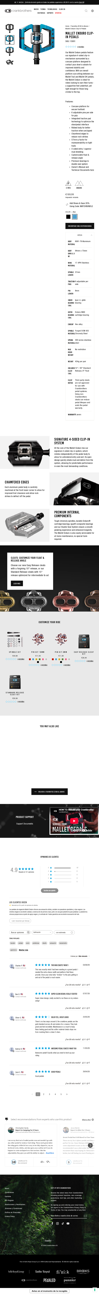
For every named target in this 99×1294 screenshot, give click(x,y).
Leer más (16, 583)
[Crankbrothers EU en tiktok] (62, 1223)
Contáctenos (9, 1192)
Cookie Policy (10, 1216)
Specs (80, 235)
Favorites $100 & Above (79, 26)
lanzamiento (63, 943)
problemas (36, 943)
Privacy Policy (79, 1207)
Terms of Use (55, 1210)
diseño (44, 943)
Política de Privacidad (12, 1212)
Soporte (50, 13)
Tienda (43, 9)
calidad (20, 943)
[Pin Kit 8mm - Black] (61, 662)
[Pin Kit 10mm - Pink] (43, 659)
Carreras (8, 1196)
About (7, 1188)
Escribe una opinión (49, 890)
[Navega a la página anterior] (32, 1094)
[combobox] (42, 932)
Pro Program (9, 1200)
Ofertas (58, 13)
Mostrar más (23, 950)
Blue (74, 216)
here (92, 170)
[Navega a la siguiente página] (67, 1094)
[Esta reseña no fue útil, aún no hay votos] (87, 985)
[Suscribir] (85, 1215)
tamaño (12, 943)
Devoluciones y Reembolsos (15, 1204)
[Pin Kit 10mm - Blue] (33, 659)
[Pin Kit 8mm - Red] (53, 659)
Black (68, 216)
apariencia (13, 950)
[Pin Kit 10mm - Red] (30, 659)
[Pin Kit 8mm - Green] (62, 659)
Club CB (81, 2)
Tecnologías (52, 9)
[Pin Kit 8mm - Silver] (69, 659)
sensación (53, 943)
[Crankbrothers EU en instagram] (57, 1223)
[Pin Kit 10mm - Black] (38, 662)
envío (27, 943)
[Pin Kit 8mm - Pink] (66, 659)
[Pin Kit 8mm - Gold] (59, 659)
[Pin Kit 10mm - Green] (40, 659)
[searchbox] (17, 932)
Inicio (67, 26)
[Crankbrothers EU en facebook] (52, 1223)
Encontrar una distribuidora (80, 226)
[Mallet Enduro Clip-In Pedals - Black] (13, 765)
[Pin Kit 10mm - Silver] (46, 659)
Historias (41, 13)
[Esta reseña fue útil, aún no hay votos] (83, 985)
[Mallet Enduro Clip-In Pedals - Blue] (16, 765)
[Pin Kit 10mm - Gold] (36, 659)
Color (70, 212)
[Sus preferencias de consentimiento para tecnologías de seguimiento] (94, 1290)
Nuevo (36, 9)
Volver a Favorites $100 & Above (51, 792)
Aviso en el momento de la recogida (49, 1291)
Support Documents (24, 823)
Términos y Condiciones (13, 1208)
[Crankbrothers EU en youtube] (68, 1223)
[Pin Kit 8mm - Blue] (56, 659)
